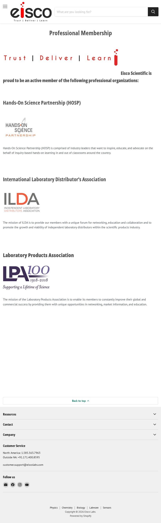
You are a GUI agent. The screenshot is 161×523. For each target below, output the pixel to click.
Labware (94, 507)
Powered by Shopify (80, 516)
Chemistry (67, 507)
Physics (54, 507)
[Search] (153, 11)
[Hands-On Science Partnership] (20, 140)
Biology (81, 507)
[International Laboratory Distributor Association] (22, 214)
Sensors (107, 507)
